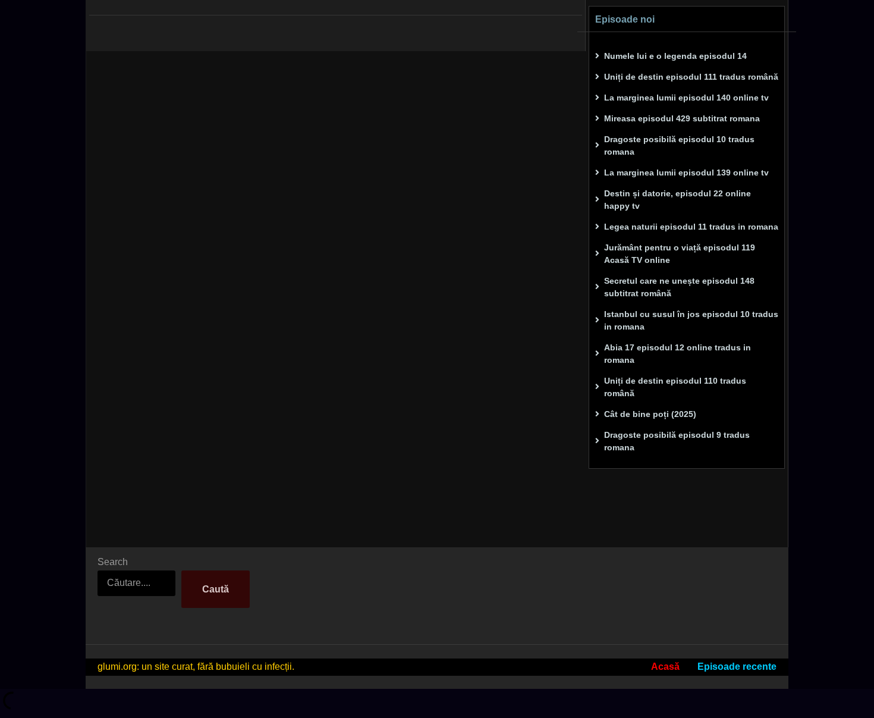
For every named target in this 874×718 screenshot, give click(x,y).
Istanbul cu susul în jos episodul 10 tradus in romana (691, 320)
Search (113, 562)
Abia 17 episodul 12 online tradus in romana (677, 354)
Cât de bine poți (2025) (650, 414)
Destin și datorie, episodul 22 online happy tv (677, 200)
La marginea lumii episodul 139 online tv (686, 172)
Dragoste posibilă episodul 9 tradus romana (677, 441)
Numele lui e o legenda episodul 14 (675, 56)
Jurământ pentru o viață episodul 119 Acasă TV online (679, 254)
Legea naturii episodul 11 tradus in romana (691, 226)
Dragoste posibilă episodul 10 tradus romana (679, 145)
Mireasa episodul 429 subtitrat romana (682, 118)
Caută (215, 589)
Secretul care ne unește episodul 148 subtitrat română (679, 287)
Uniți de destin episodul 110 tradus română (675, 387)
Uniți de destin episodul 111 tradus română (691, 76)
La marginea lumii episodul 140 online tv (686, 97)
